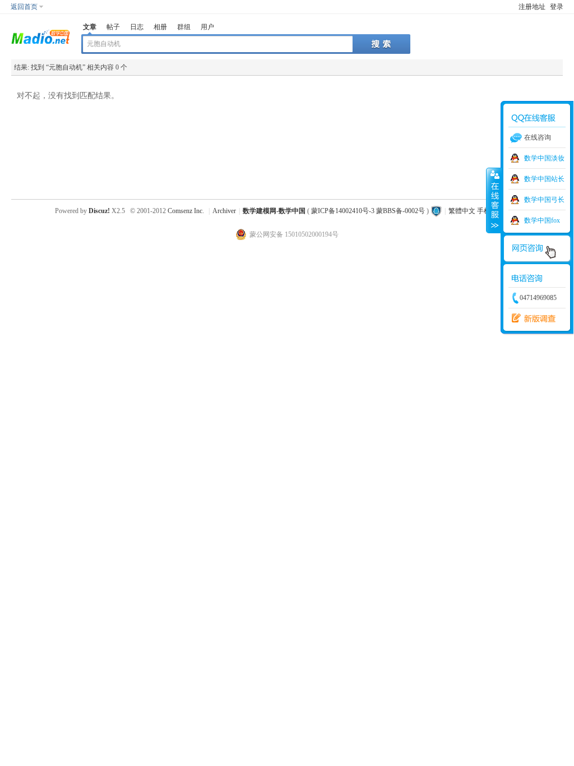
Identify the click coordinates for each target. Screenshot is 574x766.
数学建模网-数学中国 (274, 211)
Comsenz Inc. (186, 211)
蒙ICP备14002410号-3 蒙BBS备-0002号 (368, 211)
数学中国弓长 (544, 200)
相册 (160, 27)
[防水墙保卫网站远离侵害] (436, 211)
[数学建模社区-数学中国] (40, 36)
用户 (207, 27)
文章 (89, 27)
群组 (184, 27)
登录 (556, 7)
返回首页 (24, 7)
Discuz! (99, 211)
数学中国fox (542, 220)
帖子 (113, 27)
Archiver (224, 211)
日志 (137, 27)
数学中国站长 (544, 179)
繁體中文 (461, 211)
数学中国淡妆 (544, 158)
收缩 (494, 200)
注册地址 (532, 7)
